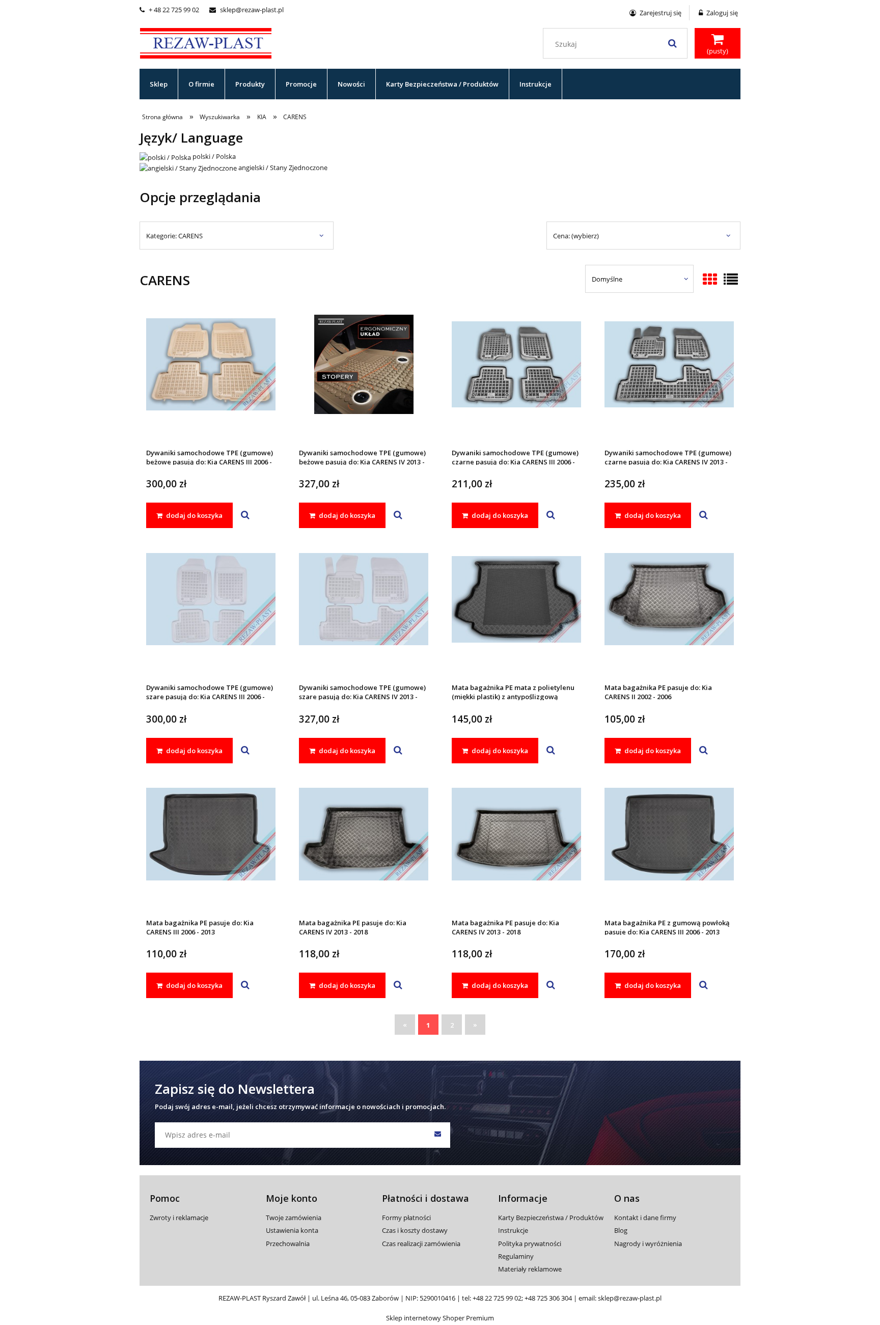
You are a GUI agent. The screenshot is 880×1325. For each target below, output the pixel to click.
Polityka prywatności (529, 1243)
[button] (245, 515)
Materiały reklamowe (530, 1269)
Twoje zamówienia (293, 1217)
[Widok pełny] (731, 280)
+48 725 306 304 (548, 1298)
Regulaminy (516, 1256)
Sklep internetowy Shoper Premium (440, 1317)
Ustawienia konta (292, 1230)
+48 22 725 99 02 (497, 1298)
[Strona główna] (206, 42)
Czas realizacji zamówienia (421, 1243)
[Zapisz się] (437, 1135)
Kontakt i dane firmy (645, 1217)
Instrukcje (513, 1230)
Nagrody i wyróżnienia (648, 1243)
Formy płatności (406, 1217)
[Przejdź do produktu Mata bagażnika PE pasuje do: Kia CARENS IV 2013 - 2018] (363, 848)
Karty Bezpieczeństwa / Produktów (550, 1217)
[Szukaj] (672, 43)
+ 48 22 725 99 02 (169, 9)
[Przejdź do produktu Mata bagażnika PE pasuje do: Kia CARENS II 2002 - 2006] (669, 612)
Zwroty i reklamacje (179, 1217)
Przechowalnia (288, 1243)
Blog (620, 1230)
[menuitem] (159, 84)
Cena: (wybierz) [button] (576, 235)
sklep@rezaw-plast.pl (246, 9)
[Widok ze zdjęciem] (710, 280)
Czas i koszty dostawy (415, 1230)
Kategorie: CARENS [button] (174, 235)
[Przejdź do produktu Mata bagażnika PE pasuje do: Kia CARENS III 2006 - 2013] (211, 848)
